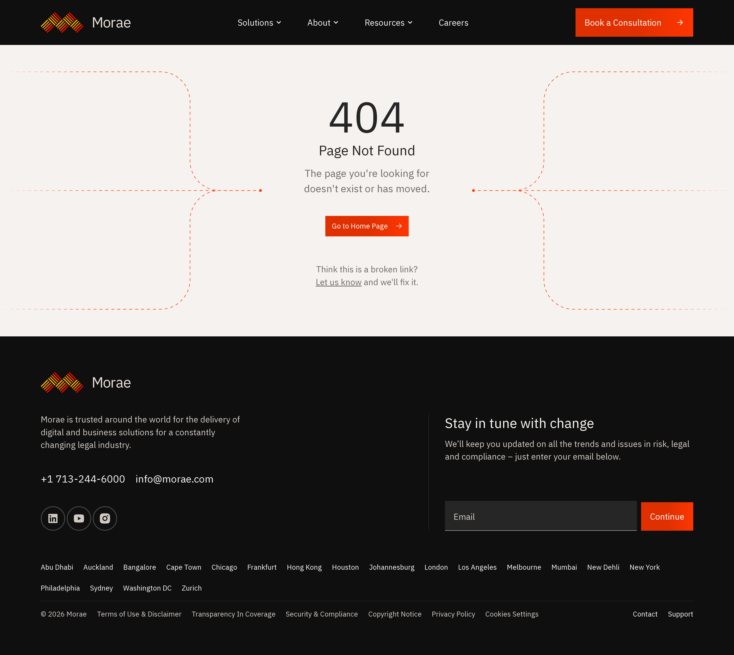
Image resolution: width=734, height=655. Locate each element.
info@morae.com (175, 478)
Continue (667, 516)
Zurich (192, 587)
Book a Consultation (623, 22)
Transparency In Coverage (234, 613)
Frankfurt (262, 567)
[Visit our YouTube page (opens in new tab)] (79, 518)
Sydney (101, 587)
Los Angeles (477, 567)
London (436, 567)
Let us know (339, 281)
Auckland (98, 567)
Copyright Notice (395, 613)
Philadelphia (60, 587)
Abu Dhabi (57, 567)
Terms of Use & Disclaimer (139, 613)
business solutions (118, 432)
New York (645, 567)
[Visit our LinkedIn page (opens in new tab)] (53, 518)
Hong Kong (304, 567)
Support (680, 613)
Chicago (224, 567)
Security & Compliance (322, 613)
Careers (453, 22)
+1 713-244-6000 (83, 478)
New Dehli (603, 567)
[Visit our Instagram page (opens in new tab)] (105, 518)
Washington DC (147, 587)
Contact (645, 613)
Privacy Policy (453, 613)
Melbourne (524, 567)
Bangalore (139, 567)
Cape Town (183, 567)
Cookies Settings (512, 613)
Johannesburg (392, 567)
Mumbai (564, 567)
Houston (345, 567)
